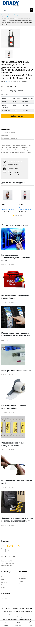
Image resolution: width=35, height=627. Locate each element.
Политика (4, 582)
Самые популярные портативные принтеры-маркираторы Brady (17, 519)
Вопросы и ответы (9, 138)
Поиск (3, 579)
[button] (13, 215)
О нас (3, 576)
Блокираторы (17, 15)
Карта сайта (5, 585)
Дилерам (4, 598)
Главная (3, 15)
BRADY (4, 204)
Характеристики (8, 132)
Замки (25, 15)
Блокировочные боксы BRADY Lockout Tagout (15, 296)
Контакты (4, 587)
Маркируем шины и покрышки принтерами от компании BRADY (16, 334)
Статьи (21, 581)
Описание (5, 130)
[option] (17, 38)
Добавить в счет (17, 116)
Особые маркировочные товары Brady (16, 481)
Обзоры (4, 135)
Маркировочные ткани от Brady (16, 370)
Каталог (10, 15)
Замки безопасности (9, 17)
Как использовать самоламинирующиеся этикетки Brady (16, 258)
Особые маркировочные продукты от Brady (12, 444)
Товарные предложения (23, 577)
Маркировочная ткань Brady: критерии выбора (14, 406)
